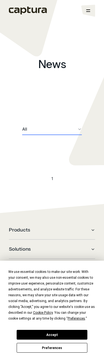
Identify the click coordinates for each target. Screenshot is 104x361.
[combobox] (52, 129)
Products (19, 230)
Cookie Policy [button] (43, 313)
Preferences (52, 348)
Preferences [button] (76, 318)
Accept (52, 335)
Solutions (20, 249)
